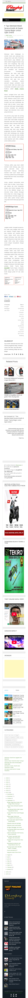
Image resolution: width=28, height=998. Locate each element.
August (9, 854)
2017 (7, 792)
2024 (7, 778)
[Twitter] (16, 354)
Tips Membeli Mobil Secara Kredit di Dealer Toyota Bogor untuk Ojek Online (13, 29)
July (8, 857)
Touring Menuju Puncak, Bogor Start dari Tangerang (18, 720)
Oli (22, 737)
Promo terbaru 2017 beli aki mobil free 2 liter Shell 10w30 (15, 974)
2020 (7, 786)
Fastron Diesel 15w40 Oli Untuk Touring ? (14, 761)
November (10, 796)
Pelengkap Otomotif (8, 992)
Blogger (20, 992)
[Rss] (12, 354)
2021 (7, 784)
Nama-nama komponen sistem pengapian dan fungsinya (14, 923)
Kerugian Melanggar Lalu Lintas (14, 827)
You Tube (21, 747)
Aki (6, 735)
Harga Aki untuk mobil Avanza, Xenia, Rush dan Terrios (15, 928)
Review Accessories (9, 742)
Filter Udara (11, 735)
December (9, 794)
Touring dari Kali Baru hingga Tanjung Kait (18, 713)
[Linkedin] (20, 354)
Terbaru (7, 747)
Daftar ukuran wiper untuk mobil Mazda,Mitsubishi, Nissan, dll (15, 934)
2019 (7, 788)
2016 (7, 872)
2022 (7, 782)
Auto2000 (7, 268)
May (8, 861)
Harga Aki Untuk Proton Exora (14, 852)
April (8, 863)
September (10, 800)
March (9, 865)
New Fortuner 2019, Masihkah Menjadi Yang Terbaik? (14, 980)
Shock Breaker (16, 744)
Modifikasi (13, 737)
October (9, 798)
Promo (14, 740)
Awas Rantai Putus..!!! (14, 984)
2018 (7, 790)
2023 (7, 780)
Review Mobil (19, 742)
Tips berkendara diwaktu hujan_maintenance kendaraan (15, 965)
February (9, 867)
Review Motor (8, 744)
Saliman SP (15, 992)
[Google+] (18, 354)
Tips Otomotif (14, 747)
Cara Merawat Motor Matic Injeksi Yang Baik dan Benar (15, 959)
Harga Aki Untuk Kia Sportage (14, 823)
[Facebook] (14, 354)
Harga (17, 735)
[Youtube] (22, 354)
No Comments (10, 37)
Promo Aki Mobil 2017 (12, 850)
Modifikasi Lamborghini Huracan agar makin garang (14, 948)
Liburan (6, 695)
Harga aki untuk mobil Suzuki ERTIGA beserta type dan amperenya (14, 939)
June (8, 859)
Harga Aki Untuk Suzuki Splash (14, 825)
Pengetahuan (8, 740)
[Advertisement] (16, 15)
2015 (7, 874)
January (9, 869)
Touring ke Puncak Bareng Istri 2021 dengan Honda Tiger (18, 705)
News (18, 737)
